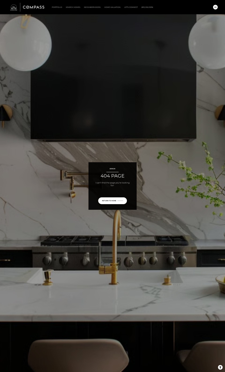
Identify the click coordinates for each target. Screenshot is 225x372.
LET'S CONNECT (131, 7)
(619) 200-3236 (147, 7)
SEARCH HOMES (73, 7)
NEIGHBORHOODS (92, 7)
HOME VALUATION (112, 7)
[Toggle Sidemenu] (215, 7)
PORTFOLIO (57, 7)
